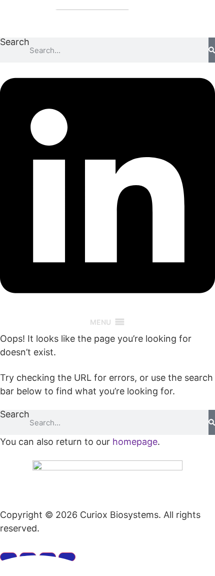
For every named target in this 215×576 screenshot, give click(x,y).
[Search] (211, 50)
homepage (135, 441)
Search (15, 42)
